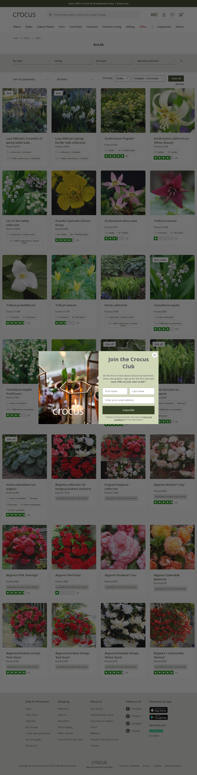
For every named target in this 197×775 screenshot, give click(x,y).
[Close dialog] (154, 355)
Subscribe (128, 410)
